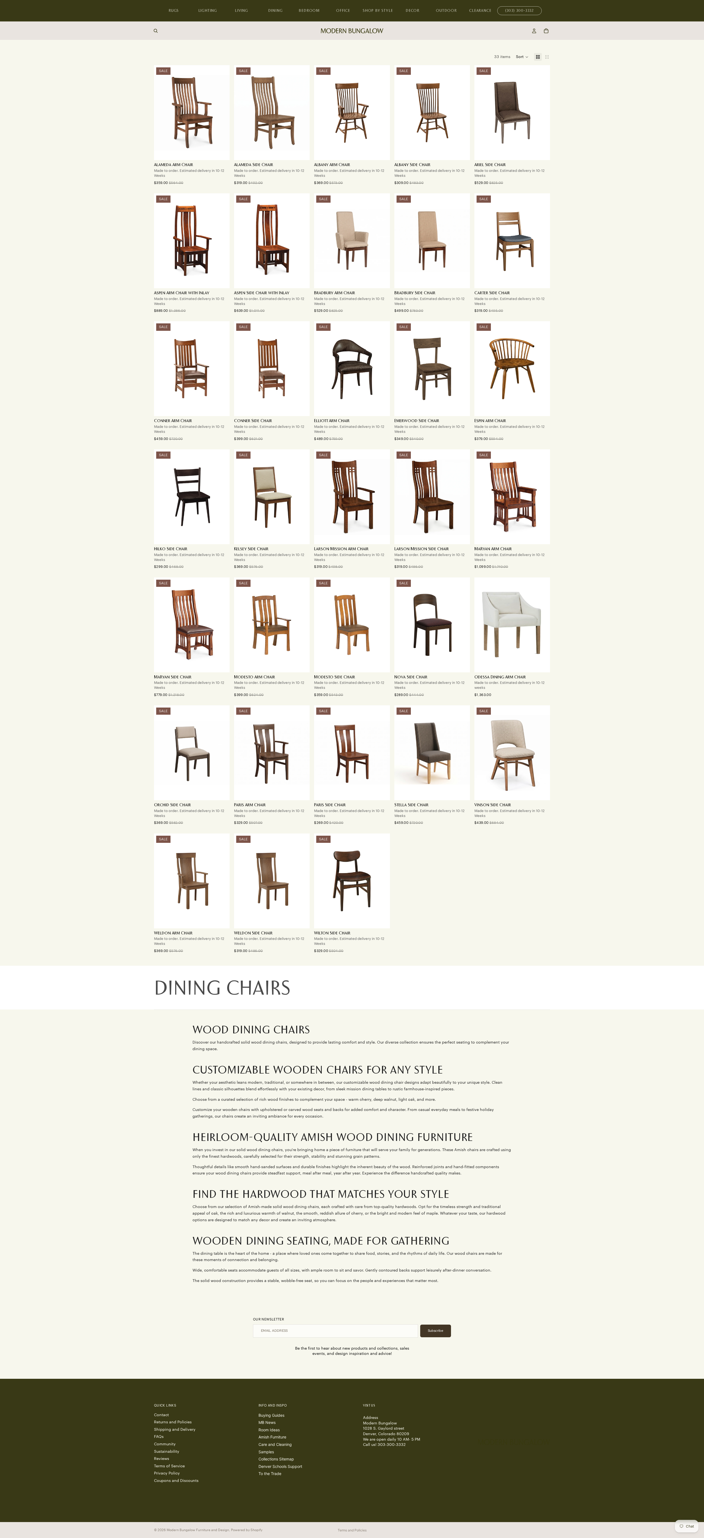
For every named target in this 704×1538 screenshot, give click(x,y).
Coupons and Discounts (176, 1481)
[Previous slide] (242, 113)
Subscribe (435, 1330)
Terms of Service (169, 1466)
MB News (267, 1422)
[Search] (156, 31)
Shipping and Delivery (175, 1429)
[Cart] (546, 31)
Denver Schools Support (280, 1466)
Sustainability (166, 1451)
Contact (161, 1415)
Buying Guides (271, 1415)
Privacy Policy (167, 1473)
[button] (522, 57)
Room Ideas (269, 1429)
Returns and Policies (173, 1422)
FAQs (159, 1437)
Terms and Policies (352, 1530)
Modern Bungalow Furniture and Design (198, 1530)
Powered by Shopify (246, 1530)
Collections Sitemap (276, 1459)
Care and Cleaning (275, 1444)
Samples (266, 1451)
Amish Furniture (272, 1437)
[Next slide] (301, 113)
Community (165, 1444)
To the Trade (269, 1473)
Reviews (161, 1459)
